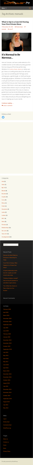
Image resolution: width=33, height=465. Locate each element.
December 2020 (7, 318)
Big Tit (3, 187)
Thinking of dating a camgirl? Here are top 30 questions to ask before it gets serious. (10, 280)
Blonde (3, 190)
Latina (11, 69)
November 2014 (7, 392)
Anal (3, 181)
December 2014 (7, 389)
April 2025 (5, 312)
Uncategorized (5, 236)
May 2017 (5, 361)
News (3, 221)
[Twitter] (3, 117)
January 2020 (6, 337)
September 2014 (7, 398)
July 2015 (5, 386)
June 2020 (6, 330)
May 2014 (5, 408)
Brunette (4, 193)
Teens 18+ (4, 233)
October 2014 (6, 395)
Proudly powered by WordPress (10, 461)
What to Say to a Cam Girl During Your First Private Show (15, 23)
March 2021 (6, 315)
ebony (20, 69)
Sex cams (4, 230)
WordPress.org (7, 428)
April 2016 (5, 367)
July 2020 (5, 327)
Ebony (3, 203)
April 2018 (5, 358)
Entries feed (6, 421)
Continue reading (8, 103)
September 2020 (7, 324)
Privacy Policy (6, 451)
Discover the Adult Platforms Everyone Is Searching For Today (10, 257)
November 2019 (7, 343)
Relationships (19, 26)
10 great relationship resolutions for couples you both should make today (10, 273)
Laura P (11, 29)
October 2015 (6, 380)
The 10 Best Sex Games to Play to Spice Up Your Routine (10, 288)
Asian (15, 69)
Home (4, 445)
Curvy (3, 199)
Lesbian (4, 215)
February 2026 (7, 309)
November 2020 (7, 321)
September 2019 (7, 349)
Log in (4, 418)
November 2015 (7, 377)
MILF (3, 218)
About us (5, 439)
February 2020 (7, 334)
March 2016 (6, 371)
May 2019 (5, 355)
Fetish (3, 206)
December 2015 (7, 374)
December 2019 (7, 340)
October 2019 (6, 346)
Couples (4, 196)
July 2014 (5, 404)
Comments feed (7, 425)
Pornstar (4, 224)
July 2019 (5, 352)
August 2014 (6, 401)
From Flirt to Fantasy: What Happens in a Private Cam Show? (10, 265)
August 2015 (6, 383)
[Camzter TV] (15, 3)
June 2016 (6, 364)
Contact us (6, 442)
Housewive (4, 209)
